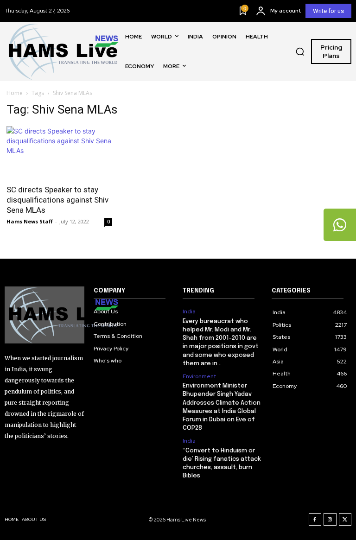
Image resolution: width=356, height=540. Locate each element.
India (189, 311)
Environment (199, 376)
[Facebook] (315, 519)
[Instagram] (330, 519)
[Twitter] (345, 519)
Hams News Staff (29, 221)
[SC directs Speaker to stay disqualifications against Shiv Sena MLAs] (59, 152)
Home (14, 93)
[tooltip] (340, 225)
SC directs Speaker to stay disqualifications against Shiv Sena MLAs (57, 200)
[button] (300, 51)
